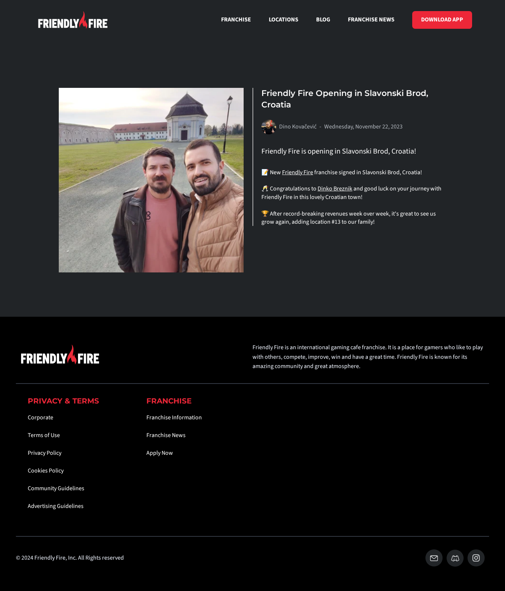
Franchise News (166, 435)
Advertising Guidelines (56, 506)
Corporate (40, 417)
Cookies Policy (46, 471)
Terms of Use (44, 435)
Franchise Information (174, 417)
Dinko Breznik (335, 189)
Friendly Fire (297, 172)
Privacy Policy (44, 453)
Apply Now (159, 453)
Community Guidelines (56, 488)
